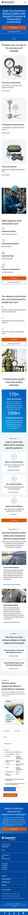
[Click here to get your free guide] (14, 913)
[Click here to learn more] (4, 913)
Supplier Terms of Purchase (21, 905)
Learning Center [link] (5, 855)
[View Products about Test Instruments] (14, 151)
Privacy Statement (5, 905)
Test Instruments (9, 166)
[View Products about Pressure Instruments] (14, 67)
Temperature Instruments (13, 124)
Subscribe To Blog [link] (6, 858)
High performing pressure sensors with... (11, 893)
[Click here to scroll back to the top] (23, 913)
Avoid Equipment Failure (14, 31)
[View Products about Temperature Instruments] (14, 109)
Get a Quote (14, 27)
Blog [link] (3, 857)
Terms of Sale (14, 906)
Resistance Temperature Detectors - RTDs (11, 896)
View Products (6, 91)
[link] (4, 864)
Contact (3, 850)
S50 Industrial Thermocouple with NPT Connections (13, 898)
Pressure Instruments (11, 82)
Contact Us (14, 829)
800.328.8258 (5, 846)
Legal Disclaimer (12, 905)
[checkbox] (14, 764)
